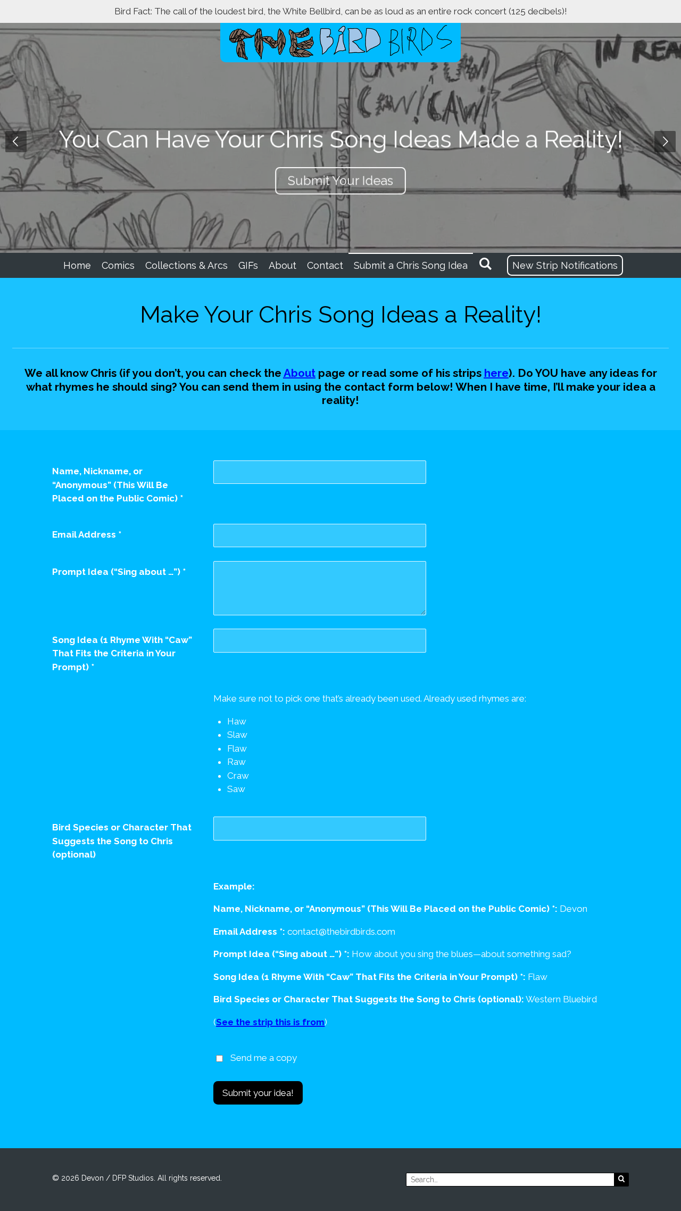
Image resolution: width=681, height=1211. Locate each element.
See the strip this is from (270, 1022)
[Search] (485, 264)
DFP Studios (133, 1178)
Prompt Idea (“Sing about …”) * (119, 571)
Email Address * (86, 534)
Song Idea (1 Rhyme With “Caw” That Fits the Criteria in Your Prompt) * (122, 653)
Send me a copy (263, 1057)
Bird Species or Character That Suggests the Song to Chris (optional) (122, 841)
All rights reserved (188, 1178)
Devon (92, 1178)
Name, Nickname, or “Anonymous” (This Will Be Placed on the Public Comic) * (117, 485)
